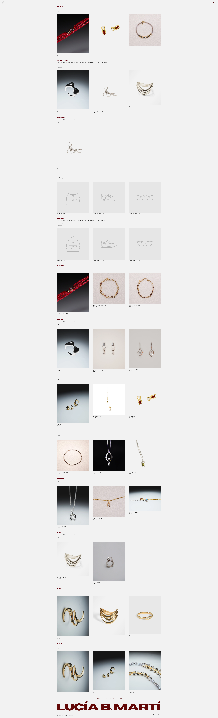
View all (59, 10)
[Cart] (215, 2)
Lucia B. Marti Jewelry (64, 715)
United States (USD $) (155, 714)
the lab (105, 698)
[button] (213, 2)
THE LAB (19, 2)
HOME (7, 2)
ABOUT (15, 2)
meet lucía (98, 698)
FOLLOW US (120, 698)
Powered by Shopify (71, 715)
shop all (112, 698)
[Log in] (211, 2)
